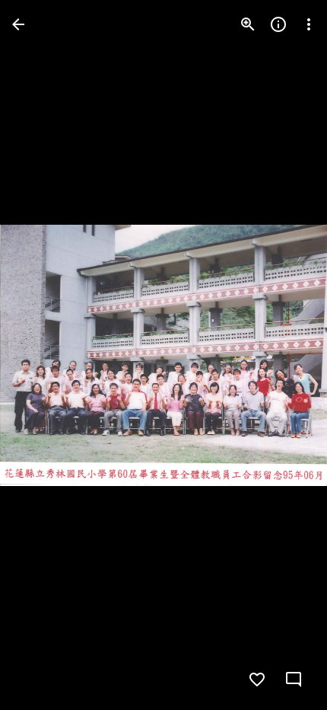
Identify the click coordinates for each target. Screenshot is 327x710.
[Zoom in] (248, 24)
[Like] (257, 679)
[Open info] (278, 24)
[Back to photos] (18, 24)
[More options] (309, 24)
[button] (42, 355)
